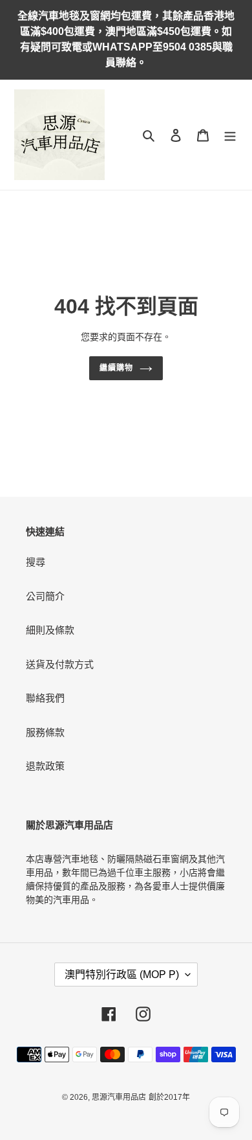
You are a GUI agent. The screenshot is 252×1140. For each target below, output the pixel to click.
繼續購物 (116, 367)
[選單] (230, 135)
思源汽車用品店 (119, 1097)
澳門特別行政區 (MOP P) (122, 974)
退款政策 (45, 765)
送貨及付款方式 (60, 664)
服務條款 (45, 732)
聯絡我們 (45, 697)
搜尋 (35, 561)
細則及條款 (50, 629)
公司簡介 (45, 596)
